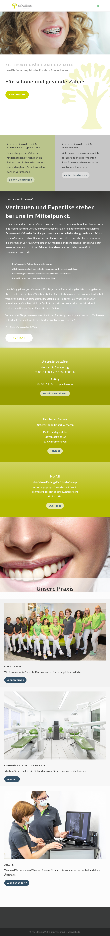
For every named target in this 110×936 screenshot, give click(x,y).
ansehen (12, 779)
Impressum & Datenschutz (65, 931)
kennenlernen (15, 679)
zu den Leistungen (20, 179)
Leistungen (17, 94)
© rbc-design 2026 (39, 931)
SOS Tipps (55, 505)
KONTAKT (19, 338)
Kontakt (55, 450)
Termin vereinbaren (55, 393)
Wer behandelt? (17, 882)
